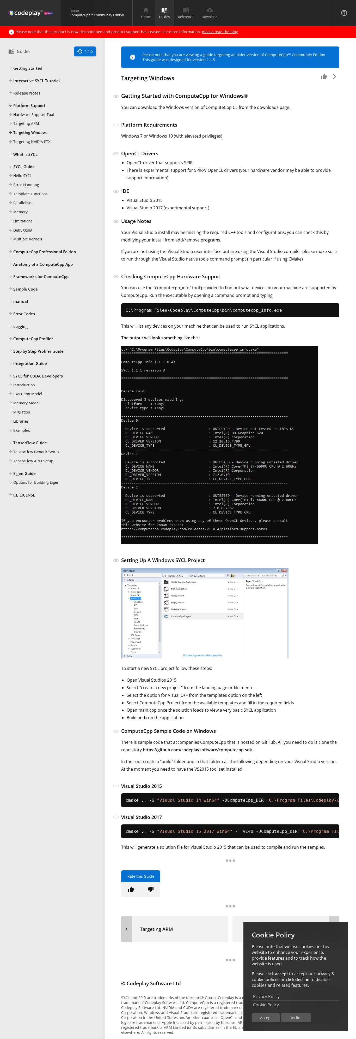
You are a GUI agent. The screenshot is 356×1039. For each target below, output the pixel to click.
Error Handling (23, 184)
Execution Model (25, 393)
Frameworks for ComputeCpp (38, 276)
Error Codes (21, 313)
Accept (266, 1017)
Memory (18, 211)
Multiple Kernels (25, 239)
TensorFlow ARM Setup (30, 460)
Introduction (21, 384)
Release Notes (24, 93)
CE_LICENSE (21, 495)
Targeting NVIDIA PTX (29, 141)
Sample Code (23, 289)
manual (18, 301)
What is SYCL (23, 154)
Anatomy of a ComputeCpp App (40, 264)
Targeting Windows (27, 132)
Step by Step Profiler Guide (36, 351)
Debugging (20, 230)
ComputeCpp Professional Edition (42, 251)
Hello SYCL (20, 175)
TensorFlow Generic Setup (33, 451)
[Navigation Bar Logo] (30, 13)
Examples (19, 430)
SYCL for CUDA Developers (35, 376)
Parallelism (20, 202)
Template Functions (28, 193)
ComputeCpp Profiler (30, 338)
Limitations (20, 221)
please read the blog (220, 31)
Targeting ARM (23, 123)
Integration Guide (27, 363)
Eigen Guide (22, 473)
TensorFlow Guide (27, 442)
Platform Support (26, 105)
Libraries (18, 421)
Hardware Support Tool (31, 114)
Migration (19, 412)
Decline (296, 1017)
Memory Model (24, 402)
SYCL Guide (21, 166)
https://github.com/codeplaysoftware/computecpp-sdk (197, 750)
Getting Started (25, 68)
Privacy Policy (266, 996)
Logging (18, 326)
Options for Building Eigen (33, 482)
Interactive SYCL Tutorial (34, 80)
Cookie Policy (266, 1005)
